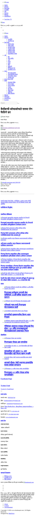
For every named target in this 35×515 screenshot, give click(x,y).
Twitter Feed (5, 386)
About (6, 504)
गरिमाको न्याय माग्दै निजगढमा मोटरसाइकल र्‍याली (15, 306)
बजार (9, 61)
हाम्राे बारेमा (4, 394)
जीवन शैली (10, 90)
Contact (6, 505)
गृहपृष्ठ (6, 5)
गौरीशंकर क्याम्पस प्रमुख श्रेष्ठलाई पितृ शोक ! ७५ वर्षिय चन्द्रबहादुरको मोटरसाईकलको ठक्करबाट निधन (19, 328)
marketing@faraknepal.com (15, 403)
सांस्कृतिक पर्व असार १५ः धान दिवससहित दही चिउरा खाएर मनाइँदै (17, 352)
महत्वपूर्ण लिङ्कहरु (5, 472)
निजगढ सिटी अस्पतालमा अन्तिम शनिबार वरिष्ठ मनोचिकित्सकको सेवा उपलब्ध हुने (14, 234)
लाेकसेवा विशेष (11, 82)
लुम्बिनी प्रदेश (11, 50)
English (6, 100)
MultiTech (11, 513)
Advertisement (8, 507)
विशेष (5, 80)
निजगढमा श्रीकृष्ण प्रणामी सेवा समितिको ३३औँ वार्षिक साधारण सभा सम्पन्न (17, 294)
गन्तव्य (9, 87)
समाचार (6, 7)
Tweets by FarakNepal (7, 389)
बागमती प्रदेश (11, 47)
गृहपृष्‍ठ (6, 36)
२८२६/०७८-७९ (15, 411)
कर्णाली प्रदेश (11, 52)
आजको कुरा (11, 77)
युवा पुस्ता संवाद (12, 73)
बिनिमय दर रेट (11, 68)
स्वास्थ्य (6, 13)
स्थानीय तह (11, 41)
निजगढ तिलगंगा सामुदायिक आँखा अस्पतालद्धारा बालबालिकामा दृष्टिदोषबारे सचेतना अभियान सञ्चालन (16, 255)
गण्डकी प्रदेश (11, 49)
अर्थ (5, 11)
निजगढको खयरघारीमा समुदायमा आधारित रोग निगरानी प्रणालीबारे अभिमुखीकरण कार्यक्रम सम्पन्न (17, 223)
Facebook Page (6, 379)
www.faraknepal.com (12, 417)
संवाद (5, 71)
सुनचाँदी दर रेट (12, 69)
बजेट (9, 63)
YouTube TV (8, 19)
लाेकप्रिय (3, 335)
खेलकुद (6, 14)
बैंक (9, 57)
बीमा (9, 65)
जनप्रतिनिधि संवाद (13, 74)
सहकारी (10, 66)
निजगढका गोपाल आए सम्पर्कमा (15, 342)
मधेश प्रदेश (11, 45)
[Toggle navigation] (1, 27)
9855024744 (11, 397)
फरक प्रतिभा (11, 85)
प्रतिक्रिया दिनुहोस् (6, 207)
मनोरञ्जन (6, 96)
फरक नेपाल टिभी (8, 79)
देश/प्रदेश (6, 8)
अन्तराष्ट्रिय (7, 16)
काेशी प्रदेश (11, 44)
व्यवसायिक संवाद (12, 76)
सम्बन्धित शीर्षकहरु (6, 214)
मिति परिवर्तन (11, 93)
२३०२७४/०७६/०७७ (13, 414)
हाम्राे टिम (3, 420)
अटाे (9, 60)
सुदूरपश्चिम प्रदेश (12, 53)
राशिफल (10, 92)
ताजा (2, 284)
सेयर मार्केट (11, 58)
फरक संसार (11, 84)
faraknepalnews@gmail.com (12, 400)
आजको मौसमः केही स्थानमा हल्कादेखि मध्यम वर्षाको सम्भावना (18, 363)
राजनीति (6, 10)
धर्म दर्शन (10, 88)
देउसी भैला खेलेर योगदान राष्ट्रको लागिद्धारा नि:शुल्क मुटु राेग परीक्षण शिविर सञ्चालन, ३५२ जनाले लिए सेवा (17, 279)
